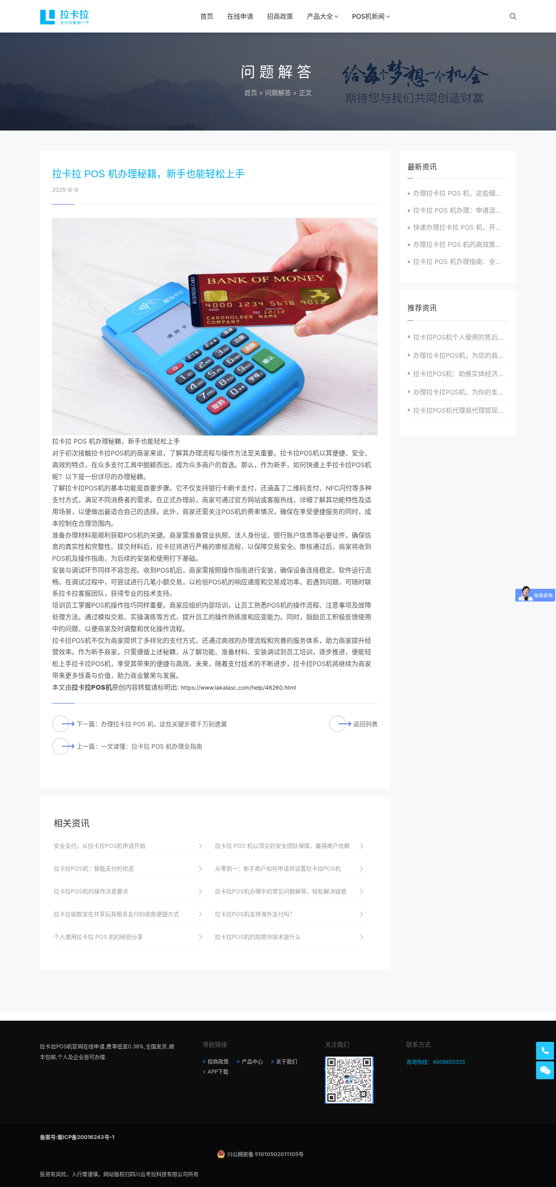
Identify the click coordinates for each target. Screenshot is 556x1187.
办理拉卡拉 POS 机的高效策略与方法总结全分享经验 (460, 244)
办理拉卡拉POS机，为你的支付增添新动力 (460, 392)
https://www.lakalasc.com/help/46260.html (238, 687)
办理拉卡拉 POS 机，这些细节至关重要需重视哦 (460, 193)
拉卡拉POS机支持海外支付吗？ (255, 913)
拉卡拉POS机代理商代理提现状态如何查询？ (460, 410)
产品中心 (252, 1061)
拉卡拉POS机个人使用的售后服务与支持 (460, 337)
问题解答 (278, 93)
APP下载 (218, 1071)
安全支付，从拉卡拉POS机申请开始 (99, 845)
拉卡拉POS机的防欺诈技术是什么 (258, 936)
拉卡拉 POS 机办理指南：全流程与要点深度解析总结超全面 (460, 261)
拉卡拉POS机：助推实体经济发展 (460, 374)
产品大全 (320, 16)
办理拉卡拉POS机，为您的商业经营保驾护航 (460, 355)
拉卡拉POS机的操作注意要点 (91, 891)
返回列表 (365, 724)
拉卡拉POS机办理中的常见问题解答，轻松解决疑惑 (280, 891)
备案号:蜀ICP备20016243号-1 (77, 1137)
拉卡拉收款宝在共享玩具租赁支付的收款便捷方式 (116, 913)
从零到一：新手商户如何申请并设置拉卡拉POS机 (278, 868)
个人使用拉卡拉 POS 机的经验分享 (98, 936)
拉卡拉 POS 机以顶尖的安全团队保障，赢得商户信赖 (282, 845)
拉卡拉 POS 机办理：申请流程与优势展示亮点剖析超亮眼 (460, 210)
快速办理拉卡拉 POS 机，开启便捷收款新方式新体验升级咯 (460, 227)
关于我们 (286, 1061)
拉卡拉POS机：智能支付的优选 (94, 868)
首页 (206, 16)
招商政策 (280, 16)
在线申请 (240, 16)
